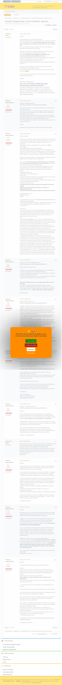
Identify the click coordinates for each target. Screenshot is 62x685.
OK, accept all (31, 341)
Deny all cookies (31, 345)
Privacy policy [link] (31, 353)
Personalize (31, 349)
